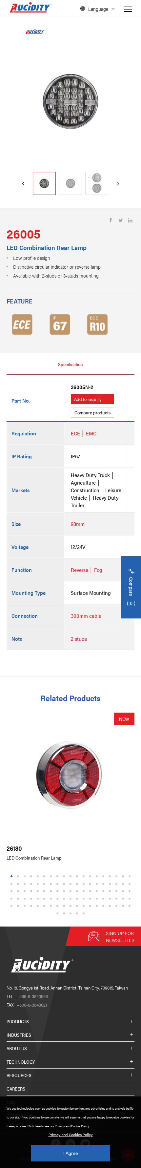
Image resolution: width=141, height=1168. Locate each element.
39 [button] (12, 891)
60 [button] (25, 898)
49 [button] (78, 891)
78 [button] (19, 906)
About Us (17, 1048)
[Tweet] (120, 220)
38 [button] (130, 883)
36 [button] (117, 883)
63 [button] (45, 898)
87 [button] (78, 906)
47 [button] (65, 891)
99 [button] (78, 913)
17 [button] (117, 876)
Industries (19, 1035)
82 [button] (45, 906)
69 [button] (84, 898)
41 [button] (25, 891)
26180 (14, 848)
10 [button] (71, 876)
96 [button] (58, 913)
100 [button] (84, 913)
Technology (21, 1061)
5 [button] (38, 876)
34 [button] (104, 883)
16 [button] (111, 876)
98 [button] (71, 913)
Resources (19, 1075)
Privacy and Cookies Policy (71, 1134)
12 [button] (84, 876)
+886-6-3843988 (27, 996)
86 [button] (71, 906)
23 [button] (32, 883)
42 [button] (32, 891)
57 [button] (130, 891)
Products (18, 1021)
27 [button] (58, 883)
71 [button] (97, 898)
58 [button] (12, 898)
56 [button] (124, 891)
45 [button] (52, 891)
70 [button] (91, 898)
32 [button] (91, 883)
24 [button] (38, 883)
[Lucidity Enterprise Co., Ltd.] (41, 977)
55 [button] (117, 891)
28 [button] (65, 883)
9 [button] (64, 876)
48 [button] (71, 891)
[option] (70, 101)
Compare (131, 591)
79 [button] (25, 906)
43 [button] (38, 891)
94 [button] (124, 906)
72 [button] (104, 898)
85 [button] (65, 906)
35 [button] (111, 883)
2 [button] (18, 876)
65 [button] (58, 898)
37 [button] (124, 883)
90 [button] (97, 906)
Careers (16, 1088)
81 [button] (38, 906)
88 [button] (84, 906)
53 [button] (104, 891)
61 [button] (32, 898)
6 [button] (44, 876)
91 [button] (104, 906)
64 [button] (52, 898)
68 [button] (78, 898)
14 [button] (97, 876)
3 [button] (25, 876)
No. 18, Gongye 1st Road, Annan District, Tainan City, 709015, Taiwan (67, 987)
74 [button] (117, 898)
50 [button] (84, 891)
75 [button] (124, 898)
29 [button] (71, 883)
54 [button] (111, 891)
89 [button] (91, 906)
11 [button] (78, 876)
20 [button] (12, 883)
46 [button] (58, 891)
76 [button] (130, 898)
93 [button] (117, 906)
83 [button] (52, 906)
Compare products (92, 412)
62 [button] (38, 898)
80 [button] (32, 906)
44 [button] (45, 891)
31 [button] (84, 883)
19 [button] (130, 876)
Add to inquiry (88, 399)
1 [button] (11, 876)
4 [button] (31, 876)
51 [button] (91, 891)
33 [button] (97, 883)
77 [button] (12, 906)
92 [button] (111, 906)
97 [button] (65, 913)
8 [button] (57, 876)
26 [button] (52, 883)
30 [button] (78, 883)
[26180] (70, 777)
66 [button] (65, 898)
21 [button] (19, 883)
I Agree (70, 1153)
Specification (70, 364)
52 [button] (97, 891)
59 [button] (19, 898)
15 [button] (104, 876)
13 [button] (91, 876)
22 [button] (25, 883)
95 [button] (130, 906)
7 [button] (51, 876)
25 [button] (45, 883)
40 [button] (19, 891)
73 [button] (111, 898)
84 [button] (58, 906)
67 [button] (71, 898)
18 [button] (124, 876)
